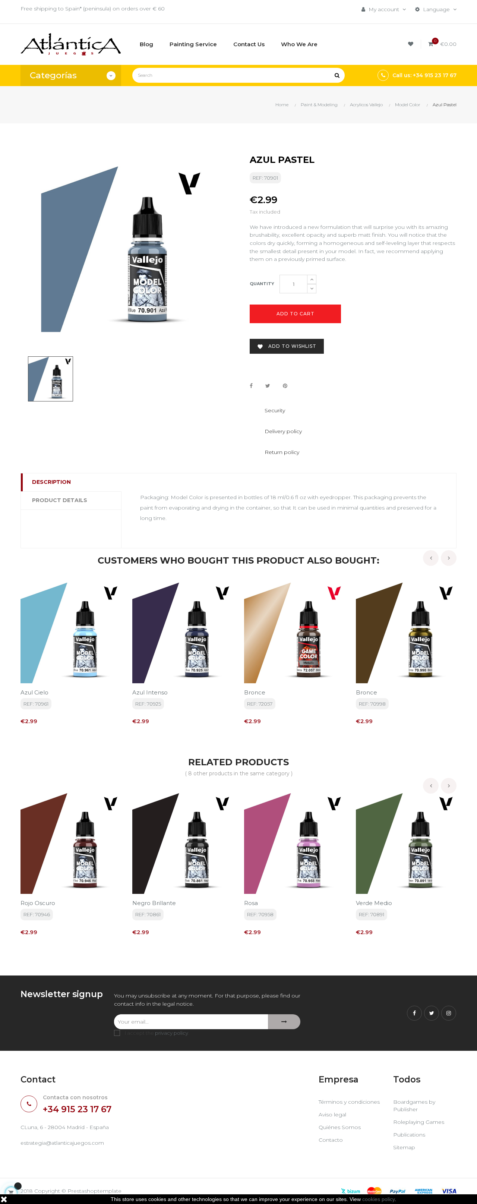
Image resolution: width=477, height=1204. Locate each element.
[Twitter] (431, 1013)
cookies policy (378, 1199)
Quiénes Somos (340, 1127)
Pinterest (285, 386)
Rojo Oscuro (37, 903)
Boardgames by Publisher (414, 1106)
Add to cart (296, 313)
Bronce (254, 692)
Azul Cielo (34, 692)
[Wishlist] (411, 44)
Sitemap (404, 1147)
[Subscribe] (284, 1021)
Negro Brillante (154, 903)
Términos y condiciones (349, 1102)
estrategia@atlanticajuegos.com (62, 1143)
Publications (409, 1134)
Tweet (267, 386)
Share (251, 386)
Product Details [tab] (59, 500)
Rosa (251, 903)
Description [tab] (51, 482)
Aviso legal (332, 1114)
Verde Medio (374, 903)
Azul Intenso (150, 692)
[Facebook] (414, 1013)
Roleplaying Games (418, 1122)
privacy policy (171, 1033)
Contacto (331, 1140)
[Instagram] (449, 1013)
